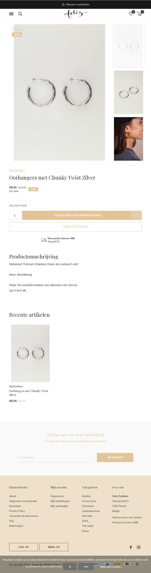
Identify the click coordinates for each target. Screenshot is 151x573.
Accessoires (89, 501)
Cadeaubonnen (91, 510)
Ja (70, 566)
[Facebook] (131, 547)
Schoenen (88, 506)
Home (85, 530)
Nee (86, 566)
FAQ (11, 520)
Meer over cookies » (111, 566)
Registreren (57, 496)
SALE (85, 520)
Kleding (86, 496)
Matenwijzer (16, 525)
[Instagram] (138, 547)
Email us (54, 546)
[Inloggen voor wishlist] (137, 215)
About (12, 496)
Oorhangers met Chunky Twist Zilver (28, 393)
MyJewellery (17, 170)
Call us (23, 546)
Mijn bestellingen (60, 501)
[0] (139, 14)
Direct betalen (75, 226)
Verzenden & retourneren (23, 515)
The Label (87, 525)
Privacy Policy (17, 510)
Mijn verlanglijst (59, 506)
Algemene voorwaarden (23, 501)
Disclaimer (15, 506)
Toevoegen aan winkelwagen (77, 215)
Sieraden (87, 515)
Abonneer (115, 457)
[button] (12, 14)
